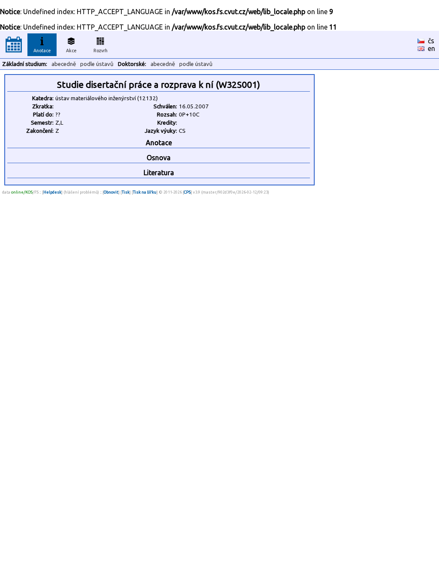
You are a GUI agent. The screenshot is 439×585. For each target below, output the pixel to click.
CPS (187, 192)
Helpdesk (52, 192)
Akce (71, 50)
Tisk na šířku (144, 192)
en (431, 48)
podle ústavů (97, 64)
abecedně (63, 64)
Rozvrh (100, 50)
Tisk (125, 192)
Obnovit (111, 192)
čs (431, 41)
